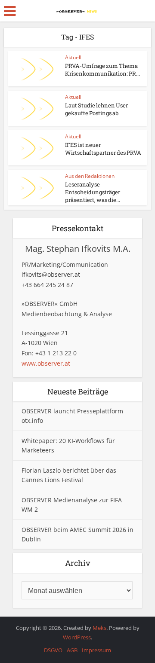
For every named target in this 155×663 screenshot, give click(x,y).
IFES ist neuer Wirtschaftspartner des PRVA (103, 148)
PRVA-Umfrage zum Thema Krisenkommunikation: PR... (102, 69)
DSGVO (53, 650)
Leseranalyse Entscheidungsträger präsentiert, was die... (92, 192)
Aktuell (73, 57)
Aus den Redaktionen (90, 176)
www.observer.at (46, 363)
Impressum (96, 650)
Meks (99, 628)
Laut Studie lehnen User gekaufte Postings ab (96, 109)
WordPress (77, 637)
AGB (72, 650)
